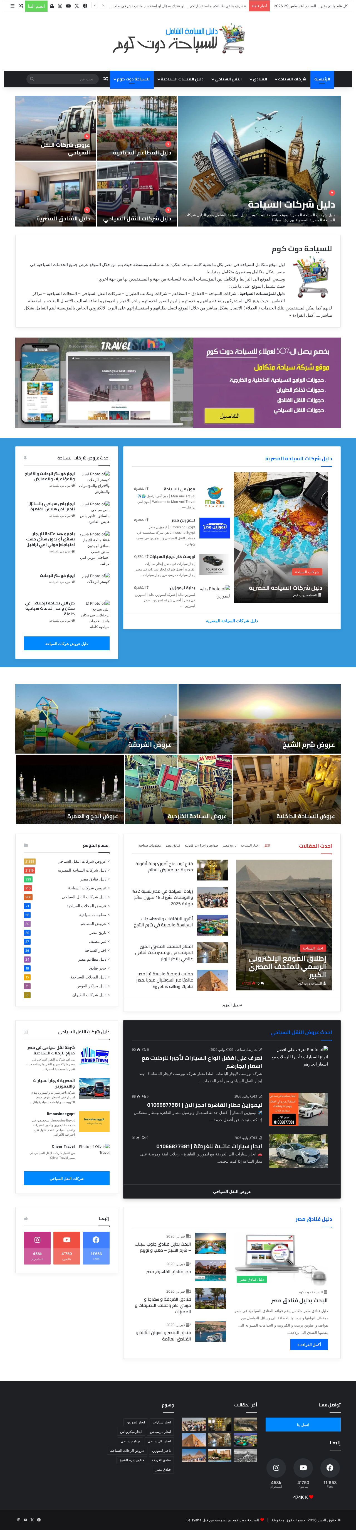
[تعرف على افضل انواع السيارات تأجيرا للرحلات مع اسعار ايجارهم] (298, 1062)
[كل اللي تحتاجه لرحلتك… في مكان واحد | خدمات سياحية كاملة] (94, 615)
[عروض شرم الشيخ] (260, 719)
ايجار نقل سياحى (247, 1049)
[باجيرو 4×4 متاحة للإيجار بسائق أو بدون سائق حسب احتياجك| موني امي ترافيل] (94, 548)
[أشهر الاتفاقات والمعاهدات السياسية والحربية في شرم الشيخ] (212, 925)
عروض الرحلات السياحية (127, 1450)
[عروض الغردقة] (96, 719)
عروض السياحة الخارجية (197, 816)
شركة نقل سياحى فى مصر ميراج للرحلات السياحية (51, 1050)
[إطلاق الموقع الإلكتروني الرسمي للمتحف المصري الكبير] (284, 925)
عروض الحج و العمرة (92, 816)
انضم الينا (36, 6)
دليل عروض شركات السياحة (66, 643)
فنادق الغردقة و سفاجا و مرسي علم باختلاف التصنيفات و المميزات (163, 1305)
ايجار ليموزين (136, 1422)
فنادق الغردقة (161, 1460)
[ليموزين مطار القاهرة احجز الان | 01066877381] (298, 1109)
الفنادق (260, 79)
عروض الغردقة (150, 744)
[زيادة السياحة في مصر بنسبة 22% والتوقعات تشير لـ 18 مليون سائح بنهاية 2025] (212, 897)
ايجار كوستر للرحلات (57, 575)
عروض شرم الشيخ (309, 744)
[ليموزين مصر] (214, 528)
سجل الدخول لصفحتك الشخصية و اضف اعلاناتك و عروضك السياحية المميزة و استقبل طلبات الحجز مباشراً (164, 6)
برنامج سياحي (130, 1441)
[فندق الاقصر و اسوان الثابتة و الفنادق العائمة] (210, 1331)
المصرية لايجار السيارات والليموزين (54, 1083)
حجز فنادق (97, 968)
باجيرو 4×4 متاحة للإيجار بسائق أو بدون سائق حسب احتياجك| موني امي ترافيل (50, 539)
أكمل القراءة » (302, 315)
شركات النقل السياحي (67, 1178)
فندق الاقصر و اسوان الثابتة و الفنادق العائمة (163, 1335)
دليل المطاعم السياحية (142, 152)
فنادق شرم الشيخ (132, 1460)
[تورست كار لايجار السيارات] (214, 564)
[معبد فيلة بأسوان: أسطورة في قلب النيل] (220, 1455)
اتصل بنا (303, 1425)
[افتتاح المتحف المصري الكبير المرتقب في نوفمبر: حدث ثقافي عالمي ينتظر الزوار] (212, 952)
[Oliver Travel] (94, 1154)
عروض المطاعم (93, 923)
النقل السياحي (228, 79)
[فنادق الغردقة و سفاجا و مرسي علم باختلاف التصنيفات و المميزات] (210, 1298)
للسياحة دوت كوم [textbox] (302, 248)
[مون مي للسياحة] (214, 496)
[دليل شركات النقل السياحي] (137, 194)
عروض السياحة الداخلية (305, 816)
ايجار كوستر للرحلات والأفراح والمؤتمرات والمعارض (50, 476)
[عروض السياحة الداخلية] (287, 789)
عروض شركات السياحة (87, 888)
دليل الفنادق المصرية (63, 218)
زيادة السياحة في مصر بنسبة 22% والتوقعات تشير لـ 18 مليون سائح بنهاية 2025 (162, 897)
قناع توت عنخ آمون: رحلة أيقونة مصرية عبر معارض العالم (164, 866)
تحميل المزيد (232, 1005)
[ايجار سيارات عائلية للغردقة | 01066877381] (298, 1150)
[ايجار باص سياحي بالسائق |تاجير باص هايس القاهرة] (94, 513)
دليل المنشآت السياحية (182, 79)
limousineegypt (61, 1113)
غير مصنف (97, 941)
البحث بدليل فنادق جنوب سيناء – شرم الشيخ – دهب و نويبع (163, 1247)
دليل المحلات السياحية (88, 977)
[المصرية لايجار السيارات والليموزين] (94, 1088)
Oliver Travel (63, 1146)
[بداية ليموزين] (214, 595)
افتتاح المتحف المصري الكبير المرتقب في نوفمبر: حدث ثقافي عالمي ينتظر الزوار (164, 952)
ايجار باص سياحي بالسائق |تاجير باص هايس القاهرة (50, 506)
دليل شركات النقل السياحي (137, 218)
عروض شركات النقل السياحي (65, 148)
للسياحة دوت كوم (310, 983)
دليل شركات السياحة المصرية (298, 458)
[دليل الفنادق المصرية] (55, 194)
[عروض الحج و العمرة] (70, 789)
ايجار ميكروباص (131, 1432)
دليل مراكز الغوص (91, 986)
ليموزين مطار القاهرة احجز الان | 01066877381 (204, 1104)
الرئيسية (322, 79)
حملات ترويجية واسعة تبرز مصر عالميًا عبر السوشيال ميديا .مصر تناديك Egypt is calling (164, 980)
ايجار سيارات (162, 1422)
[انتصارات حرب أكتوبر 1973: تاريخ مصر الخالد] (245, 1455)
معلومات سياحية (149, 845)
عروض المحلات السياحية (86, 906)
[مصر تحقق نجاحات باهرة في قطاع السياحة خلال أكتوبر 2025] (194, 1455)
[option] (178, 161)
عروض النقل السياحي (232, 1191)
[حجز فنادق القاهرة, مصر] (210, 1270)
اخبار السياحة (250, 845)
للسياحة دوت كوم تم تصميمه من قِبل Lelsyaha (222, 1520)
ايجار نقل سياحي (159, 1441)
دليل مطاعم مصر (92, 959)
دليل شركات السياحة (291, 204)
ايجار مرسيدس (160, 1432)
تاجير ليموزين (161, 1450)
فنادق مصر (172, 845)
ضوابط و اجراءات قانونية (201, 845)
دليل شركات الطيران (89, 995)
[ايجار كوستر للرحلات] (94, 583)
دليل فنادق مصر (93, 879)
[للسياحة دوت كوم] (178, 38)
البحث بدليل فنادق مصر (299, 1300)
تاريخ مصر (229, 845)
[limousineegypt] (94, 1121)
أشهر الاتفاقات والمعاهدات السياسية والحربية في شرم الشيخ (163, 921)
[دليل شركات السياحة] (259, 161)
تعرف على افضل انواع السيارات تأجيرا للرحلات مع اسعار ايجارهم (202, 1062)
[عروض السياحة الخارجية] (178, 789)
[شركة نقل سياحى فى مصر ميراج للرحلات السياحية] (94, 1055)
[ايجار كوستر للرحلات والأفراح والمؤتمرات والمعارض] (94, 483)
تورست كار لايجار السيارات (172, 556)
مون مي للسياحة (179, 489)
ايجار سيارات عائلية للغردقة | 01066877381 (209, 1146)
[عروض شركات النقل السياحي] (55, 128)
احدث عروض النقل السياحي (301, 1032)
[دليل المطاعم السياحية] (137, 128)
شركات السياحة (292, 79)
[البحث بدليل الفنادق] (210, 1243)
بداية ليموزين (182, 587)
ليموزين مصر (183, 520)
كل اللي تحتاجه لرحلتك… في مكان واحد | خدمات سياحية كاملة (50, 608)
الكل (267, 845)
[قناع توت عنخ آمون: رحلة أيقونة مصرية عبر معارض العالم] (212, 870)
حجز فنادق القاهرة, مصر (168, 1271)
